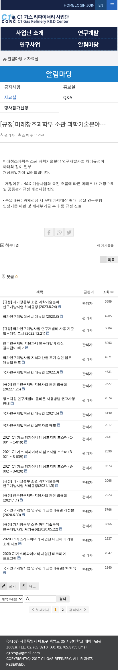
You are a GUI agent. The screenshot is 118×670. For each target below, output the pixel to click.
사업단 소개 (30, 32)
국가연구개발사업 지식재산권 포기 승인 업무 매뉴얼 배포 (37, 360)
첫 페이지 (42, 609)
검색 (62, 598)
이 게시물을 (105, 245)
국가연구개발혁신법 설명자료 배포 (29, 425)
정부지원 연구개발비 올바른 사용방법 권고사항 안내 (39, 401)
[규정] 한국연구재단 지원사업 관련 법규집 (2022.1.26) (35, 387)
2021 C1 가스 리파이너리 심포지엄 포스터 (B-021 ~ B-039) (38, 454)
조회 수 (108, 291)
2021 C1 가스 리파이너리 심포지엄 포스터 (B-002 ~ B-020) (38, 469)
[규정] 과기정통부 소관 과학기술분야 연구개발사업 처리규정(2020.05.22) (31, 527)
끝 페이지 (76, 609)
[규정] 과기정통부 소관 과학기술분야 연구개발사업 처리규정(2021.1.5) (31, 483)
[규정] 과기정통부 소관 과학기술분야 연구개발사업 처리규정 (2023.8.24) (31, 304)
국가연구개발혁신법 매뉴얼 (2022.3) (31, 372)
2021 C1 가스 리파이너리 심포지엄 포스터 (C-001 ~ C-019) (38, 440)
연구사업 (29, 44)
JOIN (90, 5)
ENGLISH (101, 6)
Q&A (67, 97)
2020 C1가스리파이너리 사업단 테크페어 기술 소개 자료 (38, 541)
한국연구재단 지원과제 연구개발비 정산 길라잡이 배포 (33, 346)
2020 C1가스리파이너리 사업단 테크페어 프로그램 (34, 556)
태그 (32, 586)
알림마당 (88, 44)
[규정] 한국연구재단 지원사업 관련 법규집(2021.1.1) (35, 498)
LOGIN (80, 5)
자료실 (10, 97)
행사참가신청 (16, 107)
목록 (111, 259)
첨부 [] (11, 245)
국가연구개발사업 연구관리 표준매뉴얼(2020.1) (39, 568)
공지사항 (12, 87)
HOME (69, 5)
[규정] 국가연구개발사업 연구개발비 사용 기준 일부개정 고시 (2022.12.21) (38, 331)
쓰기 (12, 586)
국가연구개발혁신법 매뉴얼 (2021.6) (31, 413)
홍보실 (69, 87)
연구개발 (88, 32)
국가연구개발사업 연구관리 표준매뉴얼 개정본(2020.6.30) (38, 512)
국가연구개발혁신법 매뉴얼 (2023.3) (31, 316)
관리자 (9, 135)
